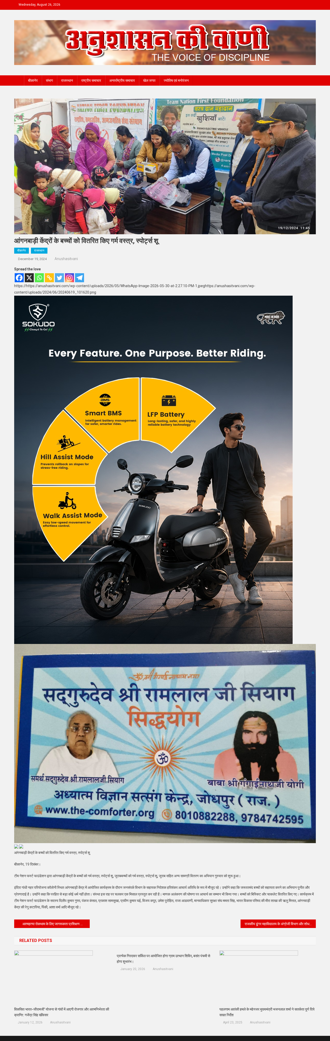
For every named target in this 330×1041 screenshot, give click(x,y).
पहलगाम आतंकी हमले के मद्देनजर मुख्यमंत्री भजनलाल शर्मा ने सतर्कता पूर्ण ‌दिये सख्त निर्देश (267, 1012)
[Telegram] (79, 277)
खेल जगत (149, 80)
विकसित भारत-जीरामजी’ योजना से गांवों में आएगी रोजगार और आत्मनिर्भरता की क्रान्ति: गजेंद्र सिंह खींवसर (61, 1012)
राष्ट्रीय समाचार (91, 80)
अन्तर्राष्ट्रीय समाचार (122, 80)
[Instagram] (69, 277)
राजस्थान (67, 80)
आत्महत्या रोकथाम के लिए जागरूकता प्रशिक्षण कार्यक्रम (56, 924)
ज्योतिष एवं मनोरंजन (176, 80)
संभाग (49, 80)
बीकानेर (33, 80)
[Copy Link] (49, 277)
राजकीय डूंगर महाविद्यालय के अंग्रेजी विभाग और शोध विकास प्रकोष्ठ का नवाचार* (280, 924)
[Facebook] (19, 277)
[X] (29, 277)
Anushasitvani (66, 259)
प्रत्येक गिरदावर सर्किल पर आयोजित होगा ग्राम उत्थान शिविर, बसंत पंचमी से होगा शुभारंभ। (163, 959)
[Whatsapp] (39, 277)
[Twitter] (59, 277)
